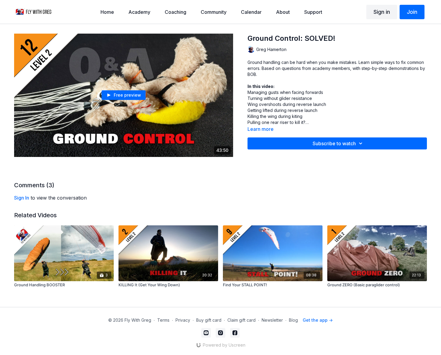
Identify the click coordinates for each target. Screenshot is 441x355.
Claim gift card (241, 320)
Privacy (183, 320)
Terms (163, 320)
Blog (293, 320)
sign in (21, 198)
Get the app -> (318, 320)
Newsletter (272, 320)
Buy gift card (208, 320)
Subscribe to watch (334, 143)
